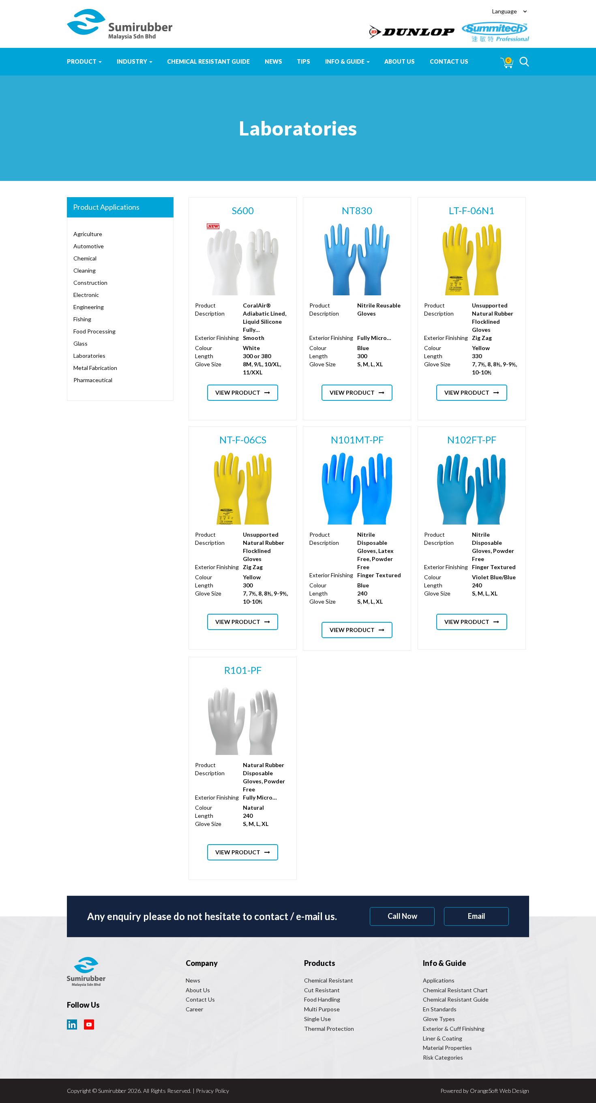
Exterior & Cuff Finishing (454, 1028)
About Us (399, 61)
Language (504, 11)
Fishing (82, 319)
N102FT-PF (471, 439)
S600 (243, 210)
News (273, 61)
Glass (80, 343)
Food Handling (322, 999)
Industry (132, 61)
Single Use (317, 1018)
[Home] (119, 24)
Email (476, 916)
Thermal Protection (329, 1028)
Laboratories (89, 355)
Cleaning (84, 270)
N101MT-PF (357, 439)
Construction (90, 282)
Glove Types (439, 1018)
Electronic (86, 294)
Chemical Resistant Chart (455, 990)
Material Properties (447, 1047)
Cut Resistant (322, 990)
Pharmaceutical (92, 379)
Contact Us (449, 61)
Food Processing (94, 331)
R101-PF (243, 670)
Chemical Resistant (328, 980)
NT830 (357, 210)
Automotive (88, 246)
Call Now (402, 916)
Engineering (88, 306)
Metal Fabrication (95, 367)
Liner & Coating (442, 1038)
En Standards (440, 1009)
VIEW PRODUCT (237, 392)
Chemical (84, 258)
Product (82, 61)
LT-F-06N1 (472, 210)
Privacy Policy (212, 1090)
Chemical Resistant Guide (208, 61)
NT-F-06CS (242, 439)
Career (194, 1009)
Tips (303, 61)
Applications (439, 980)
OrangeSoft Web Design (499, 1090)
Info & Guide (345, 61)
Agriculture (87, 233)
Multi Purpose (322, 1009)
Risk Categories (443, 1057)
